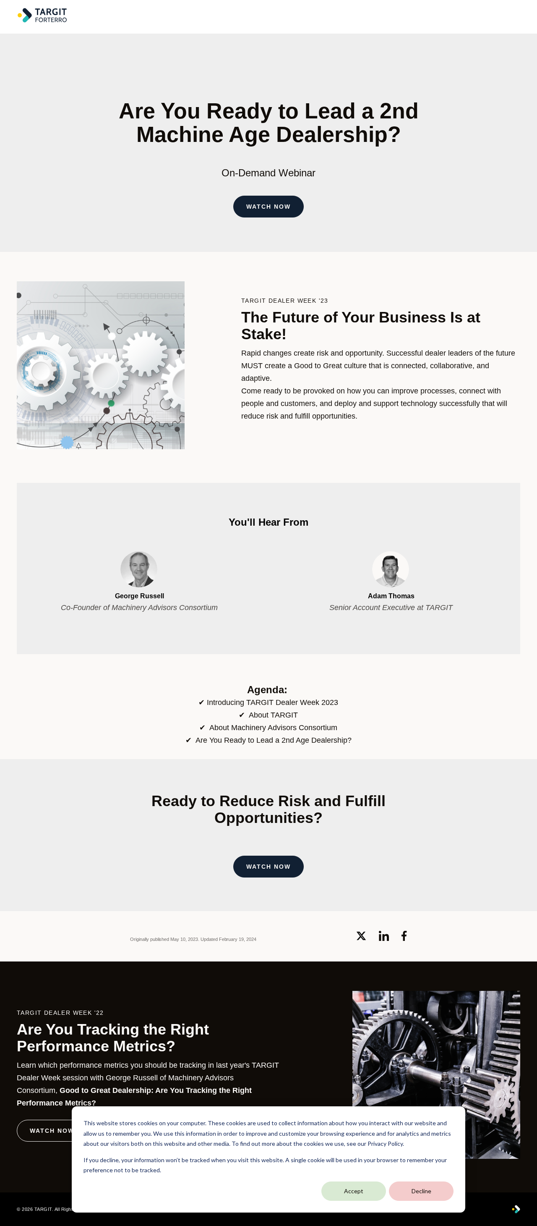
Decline (421, 1191)
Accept (353, 1191)
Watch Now (268, 206)
